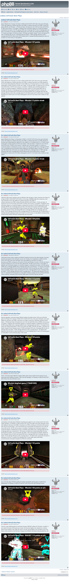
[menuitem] (9, 9)
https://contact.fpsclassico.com (11, 72)
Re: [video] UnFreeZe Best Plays (10, 77)
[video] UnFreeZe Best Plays (11, 16)
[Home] (8, 4)
